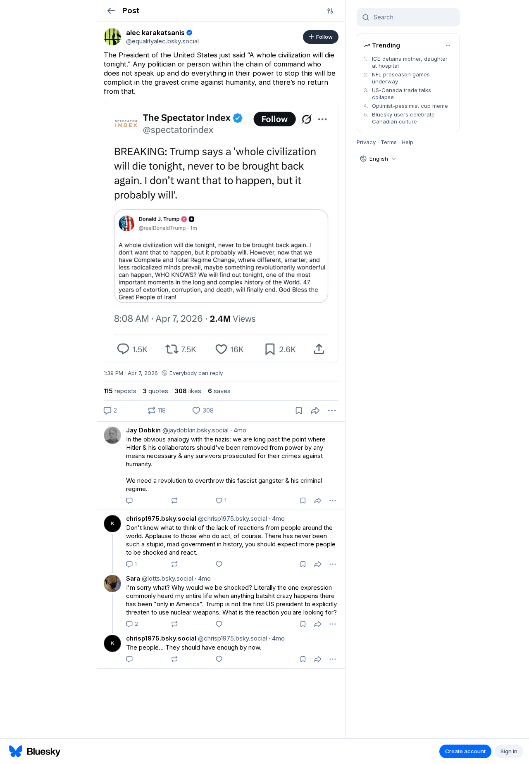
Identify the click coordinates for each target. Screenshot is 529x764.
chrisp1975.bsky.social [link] (161, 518)
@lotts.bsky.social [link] (166, 578)
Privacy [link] (366, 142)
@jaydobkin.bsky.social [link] (195, 430)
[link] (112, 36)
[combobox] (413, 17)
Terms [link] (389, 142)
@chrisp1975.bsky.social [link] (231, 518)
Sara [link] (133, 578)
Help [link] (407, 142)
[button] (111, 10)
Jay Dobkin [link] (143, 430)
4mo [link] (238, 430)
